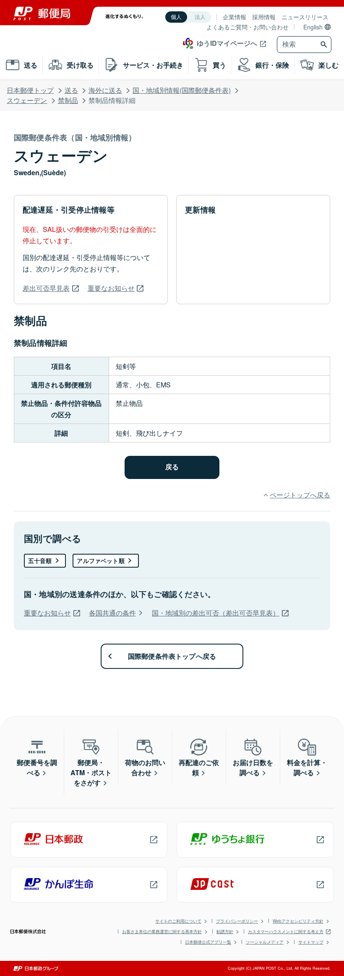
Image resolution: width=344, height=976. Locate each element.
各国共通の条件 (112, 613)
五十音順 (40, 560)
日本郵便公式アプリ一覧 (208, 942)
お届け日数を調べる (253, 767)
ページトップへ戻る (300, 495)
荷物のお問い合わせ (145, 767)
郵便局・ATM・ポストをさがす (91, 772)
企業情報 (234, 17)
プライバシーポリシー (237, 921)
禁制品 (68, 100)
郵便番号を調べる (37, 767)
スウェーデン (27, 100)
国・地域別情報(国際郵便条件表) (182, 90)
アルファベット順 (100, 560)
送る (71, 90)
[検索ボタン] (325, 45)
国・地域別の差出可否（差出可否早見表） (215, 613)
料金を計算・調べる (307, 767)
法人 (200, 17)
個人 (176, 17)
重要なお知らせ (111, 288)
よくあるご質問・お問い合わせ (247, 27)
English (313, 27)
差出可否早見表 (46, 288)
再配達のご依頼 (199, 767)
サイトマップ (310, 942)
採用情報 (264, 17)
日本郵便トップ (30, 90)
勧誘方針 (224, 931)
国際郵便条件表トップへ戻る (172, 656)
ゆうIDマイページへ (227, 43)
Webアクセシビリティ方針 (298, 921)
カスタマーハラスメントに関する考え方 (285, 931)
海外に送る (105, 90)
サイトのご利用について (178, 921)
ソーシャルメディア (265, 942)
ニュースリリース (304, 17)
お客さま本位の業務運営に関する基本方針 (162, 931)
